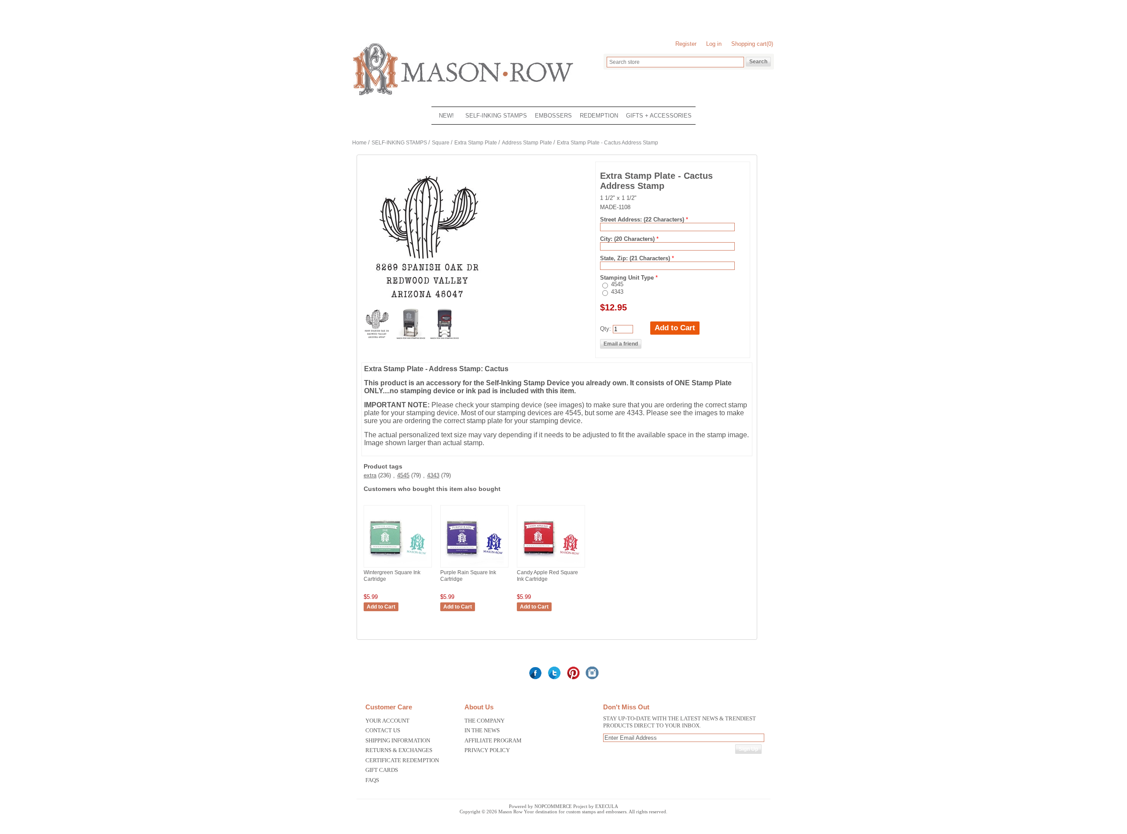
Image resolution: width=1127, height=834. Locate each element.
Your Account (387, 720)
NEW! (446, 115)
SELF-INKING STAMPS (496, 115)
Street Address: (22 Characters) (643, 219)
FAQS (372, 780)
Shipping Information (397, 740)
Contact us (382, 730)
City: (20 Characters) (628, 239)
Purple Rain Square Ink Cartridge (468, 576)
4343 (617, 291)
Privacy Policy (487, 750)
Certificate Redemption (402, 760)
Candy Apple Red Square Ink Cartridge (547, 576)
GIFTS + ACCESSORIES (659, 115)
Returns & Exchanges (398, 750)
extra (370, 475)
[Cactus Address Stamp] (377, 337)
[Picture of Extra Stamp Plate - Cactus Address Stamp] (411, 337)
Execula (606, 806)
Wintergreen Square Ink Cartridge (392, 576)
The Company (484, 720)
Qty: (605, 328)
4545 (617, 284)
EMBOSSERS (553, 115)
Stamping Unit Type (628, 277)
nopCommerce (553, 806)
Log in (714, 44)
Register (685, 44)
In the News (482, 730)
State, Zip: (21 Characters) (636, 258)
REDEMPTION (599, 115)
